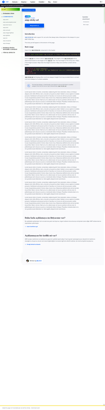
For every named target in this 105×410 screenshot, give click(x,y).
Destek (55, 2)
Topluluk (32, 2)
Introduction (86, 21)
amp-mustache (7, 40)
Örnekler (33, 18)
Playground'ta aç (34, 25)
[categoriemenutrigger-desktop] (29, 10)
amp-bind (5, 27)
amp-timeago (6, 43)
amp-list (5, 38)
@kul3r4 (39, 261)
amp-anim (5, 19)
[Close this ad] (104, 405)
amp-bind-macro (7, 25)
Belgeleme (23, 2)
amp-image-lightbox (8, 33)
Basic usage (86, 24)
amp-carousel (6, 30)
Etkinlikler (41, 2)
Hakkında (14, 2)
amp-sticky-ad (85, 19)
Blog (49, 2)
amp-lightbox (6, 35)
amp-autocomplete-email (9, 22)
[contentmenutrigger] (92, 16)
